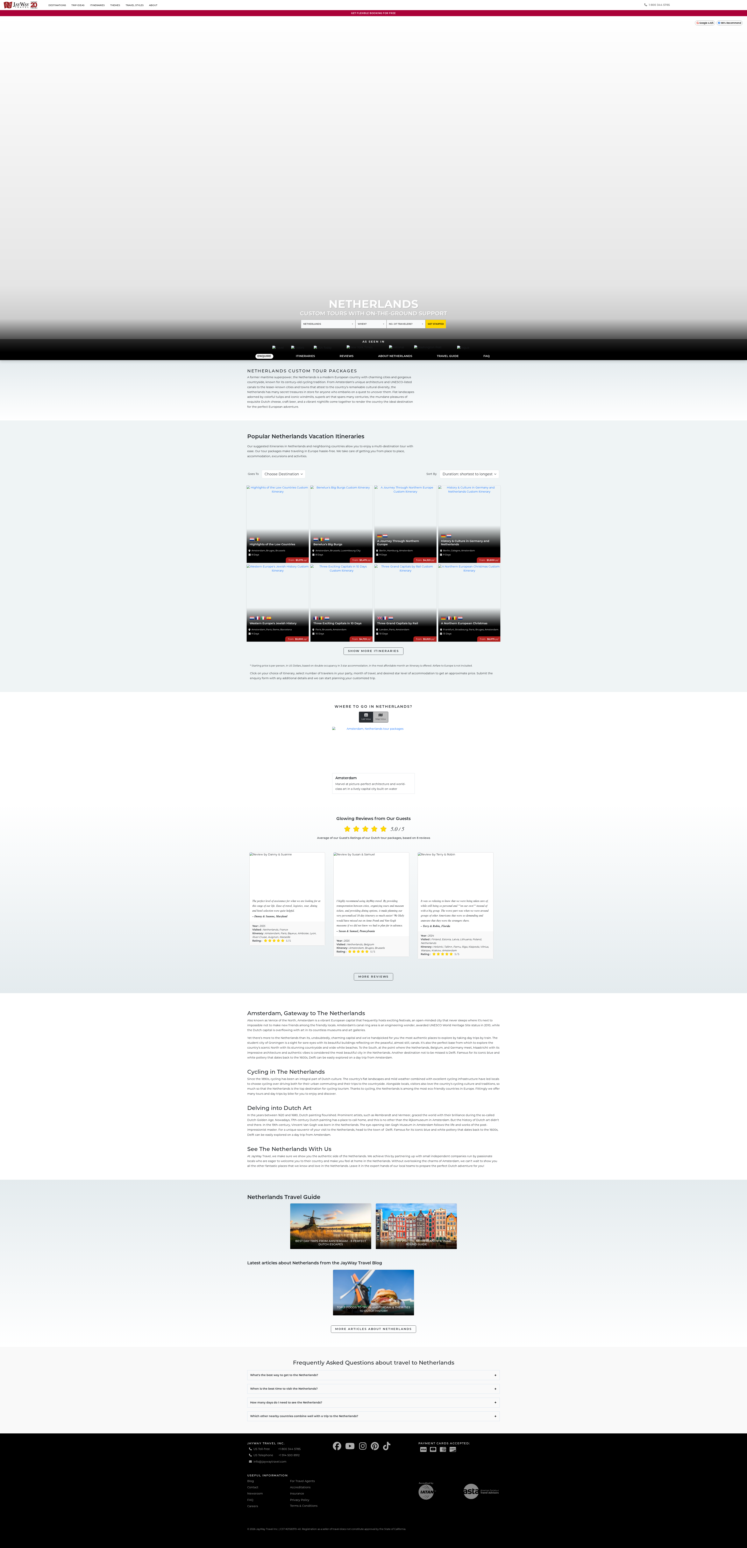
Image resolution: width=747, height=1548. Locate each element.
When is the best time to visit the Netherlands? (284, 1388)
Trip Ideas (78, 5)
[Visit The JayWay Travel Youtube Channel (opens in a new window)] (350, 1446)
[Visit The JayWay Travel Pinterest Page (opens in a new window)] (375, 1446)
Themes (115, 5)
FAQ (486, 356)
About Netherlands (395, 356)
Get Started (436, 324)
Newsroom (255, 1493)
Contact (252, 1487)
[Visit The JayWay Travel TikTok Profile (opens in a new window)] (386, 1446)
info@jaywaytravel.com (269, 1461)
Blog (250, 1481)
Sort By (431, 474)
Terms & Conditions (303, 1506)
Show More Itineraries (373, 651)
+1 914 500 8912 (289, 1455)
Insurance (297, 1493)
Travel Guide (448, 356)
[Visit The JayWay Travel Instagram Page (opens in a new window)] (362, 1446)
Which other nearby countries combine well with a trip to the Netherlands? (304, 1416)
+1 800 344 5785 (289, 1449)
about (153, 5)
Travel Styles (135, 5)
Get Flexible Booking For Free (373, 13)
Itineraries (97, 5)
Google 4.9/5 (706, 23)
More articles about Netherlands (373, 1329)
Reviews (346, 356)
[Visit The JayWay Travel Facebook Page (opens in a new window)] (337, 1446)
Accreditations (300, 1487)
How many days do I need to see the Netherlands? (286, 1402)
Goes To (253, 474)
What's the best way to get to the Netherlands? (284, 1375)
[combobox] (328, 324)
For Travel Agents (302, 1481)
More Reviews (373, 976)
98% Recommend (730, 23)
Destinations (57, 5)
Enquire (264, 356)
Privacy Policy (299, 1500)
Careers (252, 1506)
